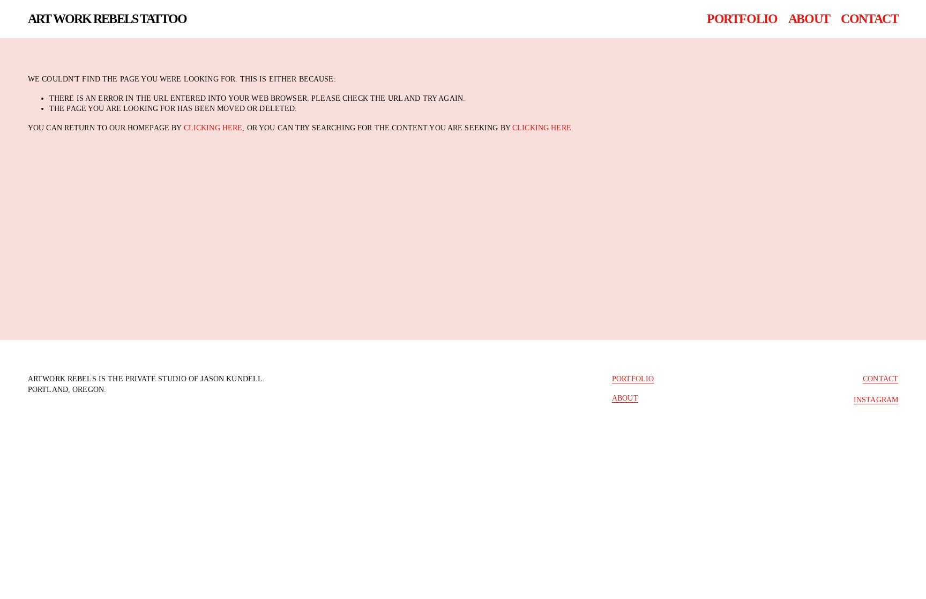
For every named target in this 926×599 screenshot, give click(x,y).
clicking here (213, 128)
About (809, 18)
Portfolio (742, 18)
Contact (869, 18)
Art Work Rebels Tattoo (107, 18)
